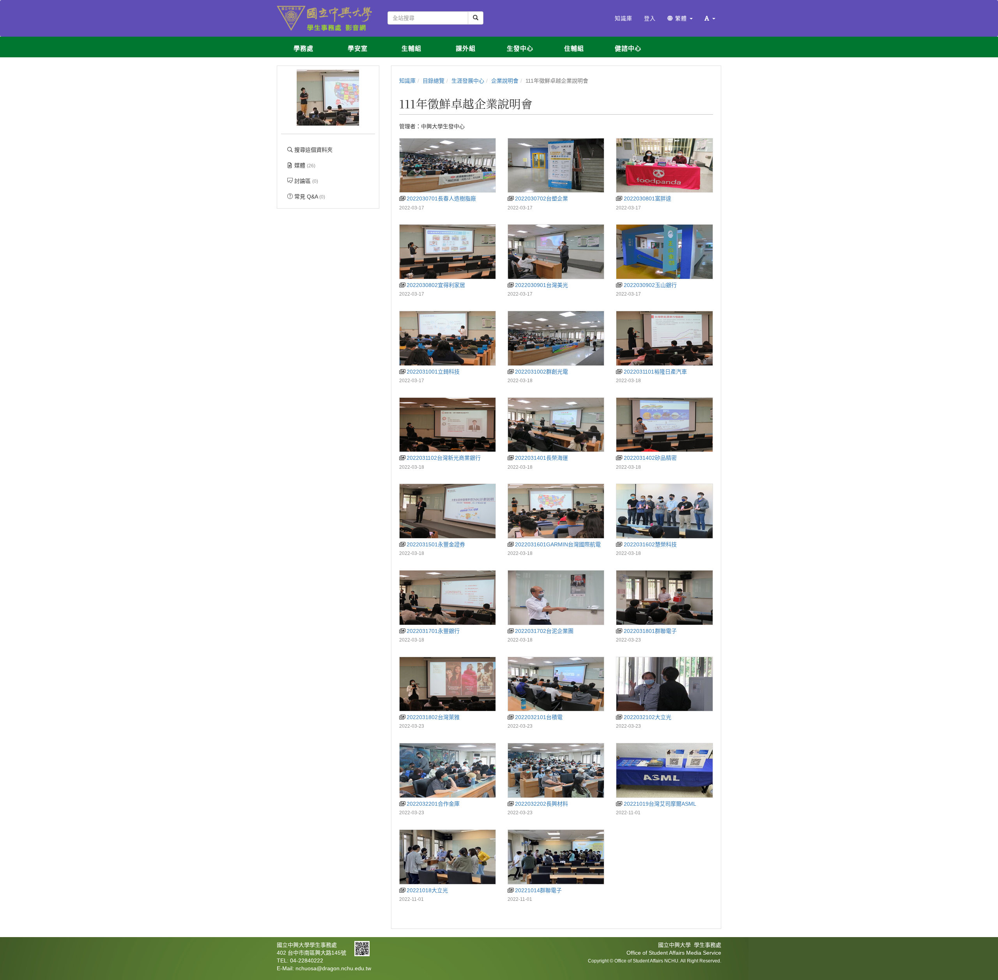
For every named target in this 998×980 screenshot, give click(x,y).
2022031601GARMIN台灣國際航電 (557, 544)
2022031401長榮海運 (540, 458)
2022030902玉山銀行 (649, 285)
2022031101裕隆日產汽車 (654, 372)
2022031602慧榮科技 (649, 544)
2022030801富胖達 (646, 198)
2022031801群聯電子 (649, 631)
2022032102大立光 (646, 717)
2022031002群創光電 (540, 372)
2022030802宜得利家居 (435, 285)
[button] (710, 18)
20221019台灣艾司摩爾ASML (659, 804)
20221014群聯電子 (537, 890)
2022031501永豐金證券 (435, 544)
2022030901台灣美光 (540, 285)
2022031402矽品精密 (649, 458)
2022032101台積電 (538, 717)
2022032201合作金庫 (432, 804)
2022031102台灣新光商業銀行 (443, 458)
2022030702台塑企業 (540, 198)
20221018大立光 (426, 890)
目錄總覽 (433, 81)
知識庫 (407, 81)
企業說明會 (504, 81)
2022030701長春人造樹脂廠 (440, 198)
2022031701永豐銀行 (432, 631)
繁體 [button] (681, 18)
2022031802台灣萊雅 (432, 717)
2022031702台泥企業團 (543, 631)
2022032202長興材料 (540, 804)
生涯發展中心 (467, 81)
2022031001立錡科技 (432, 372)
